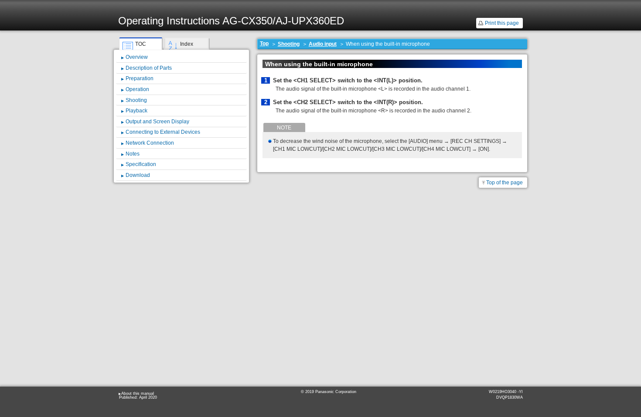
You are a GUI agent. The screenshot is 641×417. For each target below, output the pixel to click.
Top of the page (504, 183)
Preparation (139, 78)
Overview (137, 57)
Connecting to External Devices (163, 132)
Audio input (323, 44)
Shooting (289, 44)
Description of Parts (149, 68)
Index (186, 44)
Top (264, 44)
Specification (141, 164)
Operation (137, 89)
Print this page (502, 23)
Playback (136, 111)
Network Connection (150, 143)
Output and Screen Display (157, 122)
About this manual (137, 393)
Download (138, 175)
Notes (133, 154)
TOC (140, 44)
